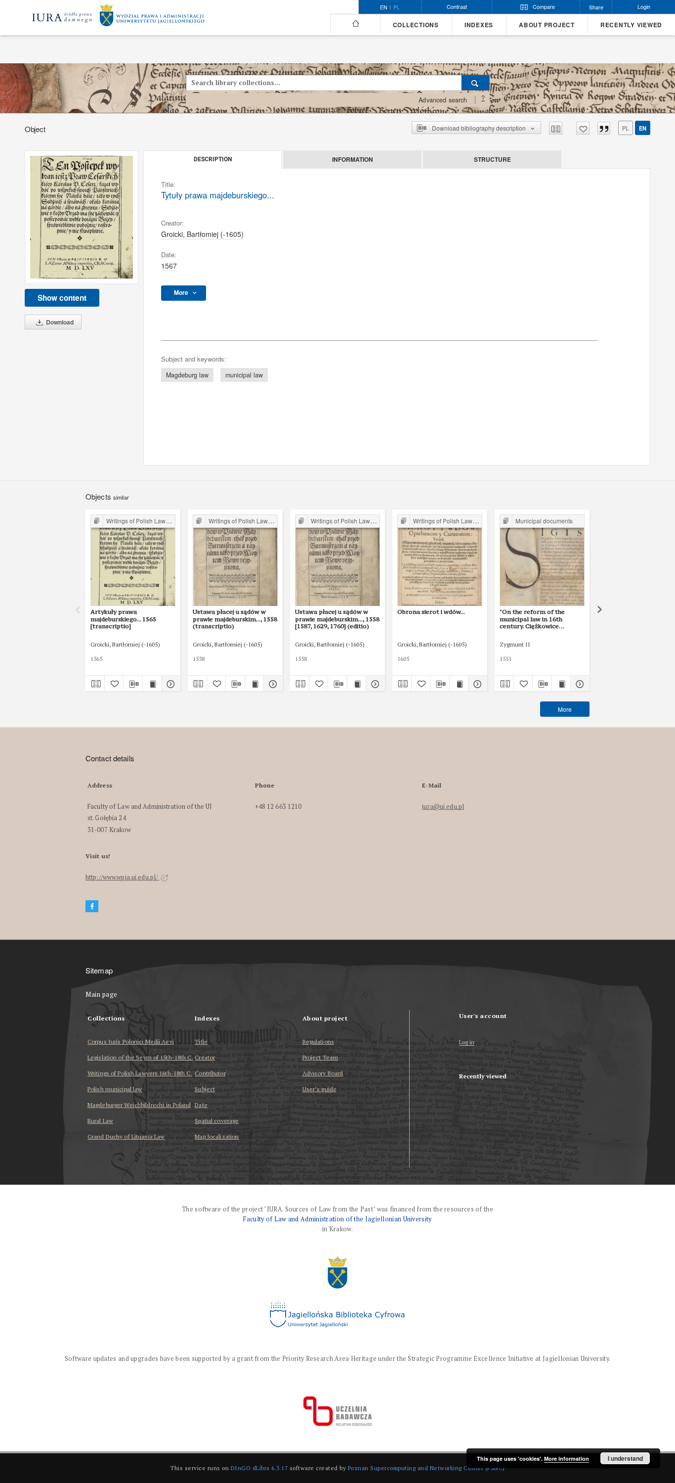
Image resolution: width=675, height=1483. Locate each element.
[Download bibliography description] (133, 683)
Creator (205, 1057)
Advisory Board (322, 1073)
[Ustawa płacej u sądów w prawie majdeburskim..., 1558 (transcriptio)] (235, 560)
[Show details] (169, 683)
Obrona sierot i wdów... (431, 611)
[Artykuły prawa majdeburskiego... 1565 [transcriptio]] (133, 560)
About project (547, 25)
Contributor (210, 1073)
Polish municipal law (114, 1089)
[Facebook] (91, 906)
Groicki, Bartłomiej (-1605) (202, 234)
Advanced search (443, 99)
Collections (416, 25)
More (565, 709)
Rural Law (100, 1120)
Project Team (320, 1057)
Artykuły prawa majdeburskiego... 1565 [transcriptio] (123, 619)
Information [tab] (352, 159)
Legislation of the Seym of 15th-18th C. (140, 1057)
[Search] (476, 83)
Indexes (478, 25)
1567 (169, 266)
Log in (467, 1042)
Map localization (217, 1136)
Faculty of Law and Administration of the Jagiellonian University (337, 1219)
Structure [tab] (492, 159)
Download (59, 322)
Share (596, 7)
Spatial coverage (217, 1120)
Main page (101, 994)
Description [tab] (213, 159)
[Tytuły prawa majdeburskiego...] (81, 217)
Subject (205, 1089)
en (642, 128)
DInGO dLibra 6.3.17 (259, 1468)
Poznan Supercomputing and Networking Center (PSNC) (426, 1468)
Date (201, 1105)
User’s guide (319, 1089)
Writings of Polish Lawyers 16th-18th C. (139, 1073)
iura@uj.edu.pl (443, 806)
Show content (62, 297)
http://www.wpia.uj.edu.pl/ (122, 877)
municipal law (244, 375)
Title (201, 1041)
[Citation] (603, 128)
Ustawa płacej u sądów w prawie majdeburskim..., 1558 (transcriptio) (235, 619)
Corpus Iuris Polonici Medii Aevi (130, 1041)
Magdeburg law (187, 375)
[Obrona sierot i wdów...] (440, 560)
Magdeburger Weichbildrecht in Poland (139, 1105)
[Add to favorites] (583, 128)
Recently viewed (631, 25)
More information (566, 1458)
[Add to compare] (555, 128)
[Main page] (355, 24)
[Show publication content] (152, 683)
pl (396, 7)
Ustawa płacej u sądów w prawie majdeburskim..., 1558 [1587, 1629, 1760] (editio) (337, 619)
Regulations (318, 1041)
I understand (625, 1458)
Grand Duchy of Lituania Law (126, 1136)
